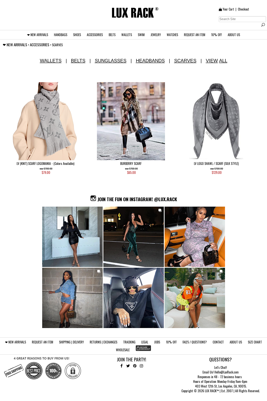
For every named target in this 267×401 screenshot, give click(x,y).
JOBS (157, 342)
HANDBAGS (60, 34)
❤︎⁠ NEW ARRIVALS (37, 34)
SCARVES (185, 60)
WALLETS (126, 34)
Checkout (243, 9)
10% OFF (216, 34)
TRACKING (129, 342)
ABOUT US (234, 34)
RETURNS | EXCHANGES (103, 342)
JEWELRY (156, 34)
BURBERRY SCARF (131, 163)
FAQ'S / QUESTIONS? (195, 342)
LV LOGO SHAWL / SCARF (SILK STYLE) (216, 163)
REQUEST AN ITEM (194, 34)
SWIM (141, 34)
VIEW (212, 60)
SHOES (77, 34)
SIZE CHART (255, 342)
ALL (223, 60)
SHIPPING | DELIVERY (71, 342)
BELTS (112, 34)
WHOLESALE (123, 350)
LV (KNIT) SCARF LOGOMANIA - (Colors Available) (45, 163)
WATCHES (172, 34)
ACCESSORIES (95, 34)
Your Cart (228, 9)
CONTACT (218, 342)
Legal (144, 342)
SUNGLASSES (110, 60)
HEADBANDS (150, 60)
